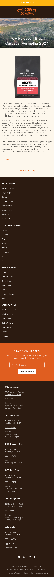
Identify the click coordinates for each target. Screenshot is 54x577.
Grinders (5, 235)
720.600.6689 (11, 510)
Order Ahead (6, 281)
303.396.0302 (10, 456)
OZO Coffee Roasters (21, 566)
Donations (5, 336)
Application (9, 543)
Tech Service (6, 327)
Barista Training (7, 323)
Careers (4, 332)
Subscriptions (7, 214)
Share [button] (6, 159)
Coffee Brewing (7, 230)
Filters (4, 239)
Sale (3, 261)
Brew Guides (6, 285)
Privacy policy (18, 569)
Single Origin (6, 192)
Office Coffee (7, 319)
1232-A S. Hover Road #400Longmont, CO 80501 (16, 505)
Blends (4, 197)
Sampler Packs (7, 210)
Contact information (14, 573)
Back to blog (29, 170)
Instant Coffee (7, 206)
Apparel (4, 248)
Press (4, 298)
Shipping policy (29, 573)
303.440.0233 (10, 399)
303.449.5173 (10, 482)
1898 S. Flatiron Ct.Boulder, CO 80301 (13, 450)
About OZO (6, 272)
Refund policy (29, 569)
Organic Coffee (7, 201)
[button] (5, 11)
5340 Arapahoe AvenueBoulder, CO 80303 (14, 393)
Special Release (7, 219)
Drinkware (5, 252)
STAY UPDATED (27, 372)
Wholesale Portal (8, 314)
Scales (4, 243)
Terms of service (41, 569)
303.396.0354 (10, 539)
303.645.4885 (10, 427)
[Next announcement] (49, 3)
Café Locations (7, 277)
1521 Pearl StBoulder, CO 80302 (13, 476)
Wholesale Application (10, 310)
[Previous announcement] (4, 3)
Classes (4, 290)
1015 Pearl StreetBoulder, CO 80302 (13, 421)
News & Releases (8, 294)
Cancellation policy (42, 573)
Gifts (3, 256)
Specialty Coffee (8, 188)
